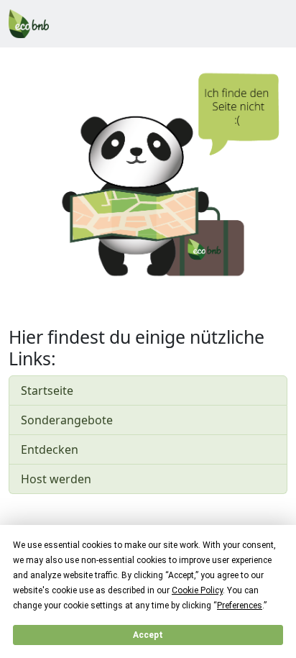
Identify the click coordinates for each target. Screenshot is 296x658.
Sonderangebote (67, 420)
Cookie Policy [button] (197, 590)
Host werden (56, 479)
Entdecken (49, 449)
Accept (148, 635)
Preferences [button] (239, 605)
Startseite (47, 390)
